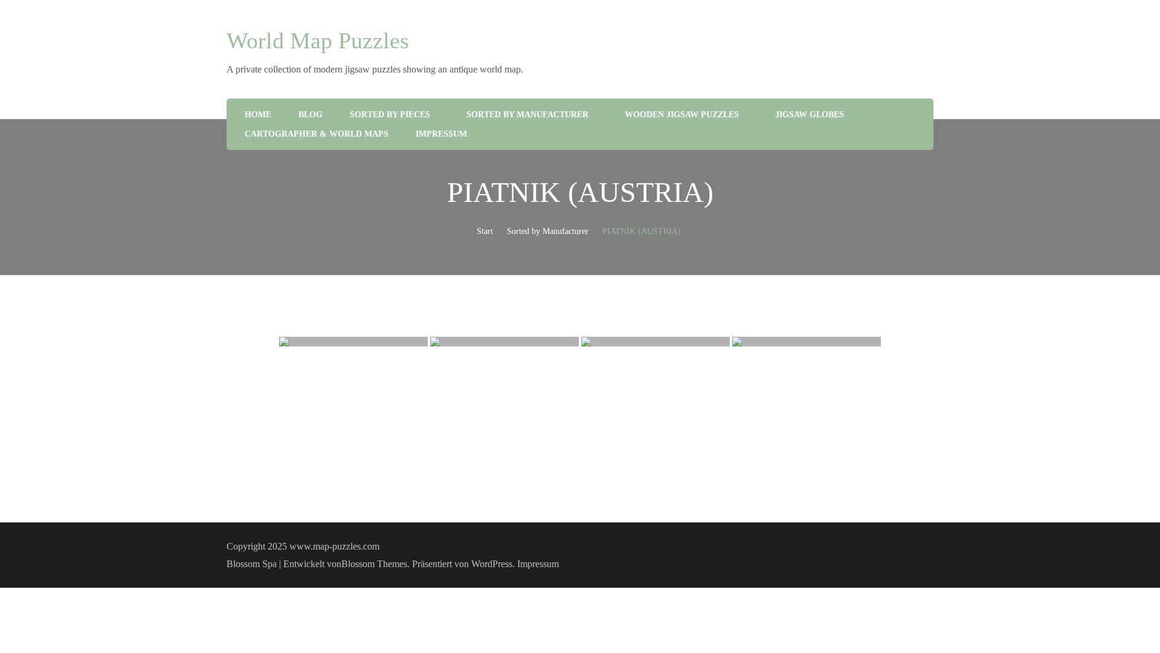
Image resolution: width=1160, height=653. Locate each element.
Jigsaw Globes (809, 114)
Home (258, 114)
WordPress (491, 564)
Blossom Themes (374, 564)
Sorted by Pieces (390, 114)
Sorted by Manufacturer (527, 114)
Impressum (441, 133)
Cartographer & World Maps (316, 133)
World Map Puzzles (318, 40)
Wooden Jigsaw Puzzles (682, 114)
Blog (310, 114)
